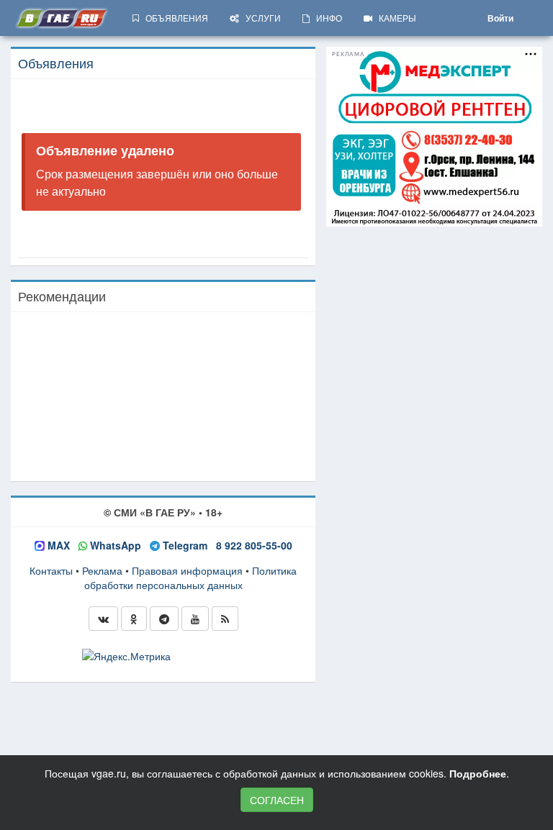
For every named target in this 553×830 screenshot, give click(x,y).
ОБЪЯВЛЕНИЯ (173, 18)
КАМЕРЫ (394, 18)
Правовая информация (187, 570)
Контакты (51, 570)
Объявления (56, 62)
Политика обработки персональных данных (190, 577)
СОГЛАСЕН (277, 800)
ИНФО (326, 18)
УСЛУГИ (260, 18)
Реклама (102, 570)
